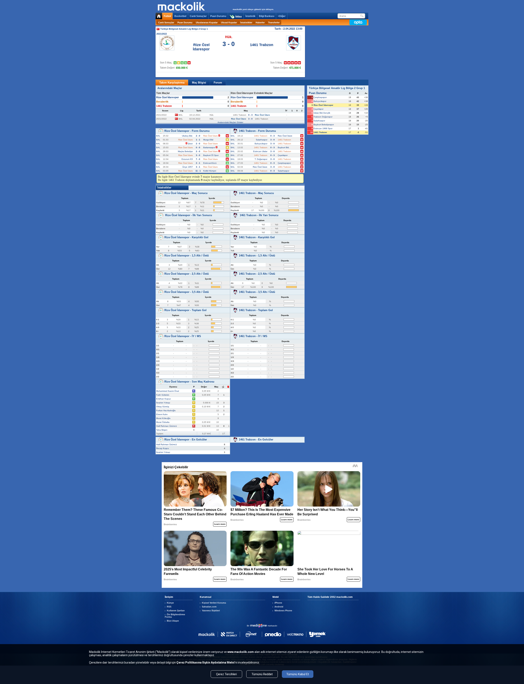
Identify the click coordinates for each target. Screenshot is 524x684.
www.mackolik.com (240, 652)
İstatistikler (246, 22)
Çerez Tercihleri (226, 674)
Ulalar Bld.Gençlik (322, 113)
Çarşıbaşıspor (284, 163)
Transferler (274, 22)
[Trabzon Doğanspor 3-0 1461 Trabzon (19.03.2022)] (295, 62)
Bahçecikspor (261, 143)
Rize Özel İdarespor (201, 47)
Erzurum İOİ (187, 159)
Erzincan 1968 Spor (323, 128)
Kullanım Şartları (176, 610)
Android (278, 606)
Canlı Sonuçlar (198, 16)
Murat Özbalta (162, 422)
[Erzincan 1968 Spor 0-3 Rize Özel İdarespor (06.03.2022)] (182, 62)
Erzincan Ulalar (260, 151)
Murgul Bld (208, 140)
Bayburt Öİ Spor (211, 155)
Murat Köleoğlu (163, 418)
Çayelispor (283, 155)
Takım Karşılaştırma (171, 82)
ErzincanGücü (210, 163)
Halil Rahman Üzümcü (166, 426)
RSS (169, 606)
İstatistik (250, 16)
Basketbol (180, 16)
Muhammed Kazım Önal (167, 391)
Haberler (260, 22)
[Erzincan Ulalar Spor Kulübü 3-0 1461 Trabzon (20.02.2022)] (288, 62)
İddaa (238, 16)
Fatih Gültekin (162, 395)
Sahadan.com (209, 606)
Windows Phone (283, 610)
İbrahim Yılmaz (163, 403)
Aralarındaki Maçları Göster (230, 122)
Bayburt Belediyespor (324, 124)
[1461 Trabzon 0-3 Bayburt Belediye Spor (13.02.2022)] (285, 62)
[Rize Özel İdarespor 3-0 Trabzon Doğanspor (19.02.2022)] (175, 62)
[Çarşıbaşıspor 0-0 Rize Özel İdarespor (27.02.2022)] (178, 62)
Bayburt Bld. (283, 147)
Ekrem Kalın (162, 414)
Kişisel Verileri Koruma (214, 603)
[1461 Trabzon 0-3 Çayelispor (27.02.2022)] (292, 62)
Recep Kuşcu (162, 448)
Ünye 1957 (187, 167)
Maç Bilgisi (199, 82)
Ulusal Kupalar (229, 22)
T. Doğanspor (261, 159)
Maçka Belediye (185, 151)
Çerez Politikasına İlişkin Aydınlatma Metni (205, 662)
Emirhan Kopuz (163, 399)
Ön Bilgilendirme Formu (175, 615)
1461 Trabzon (261, 45)
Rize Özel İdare (285, 136)
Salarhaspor (261, 140)
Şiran (190, 143)
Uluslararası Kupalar (207, 22)
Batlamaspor (209, 147)
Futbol (167, 16)
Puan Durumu (218, 16)
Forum (218, 82)
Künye (170, 603)
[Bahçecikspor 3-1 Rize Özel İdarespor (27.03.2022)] (189, 62)
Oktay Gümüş (162, 406)
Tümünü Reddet (262, 674)
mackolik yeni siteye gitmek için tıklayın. (253, 9)
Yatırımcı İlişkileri (211, 610)
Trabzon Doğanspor (323, 117)
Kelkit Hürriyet (209, 171)
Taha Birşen (161, 430)
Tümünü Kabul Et (297, 674)
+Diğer (282, 16)
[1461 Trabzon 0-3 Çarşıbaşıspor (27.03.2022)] (299, 62)
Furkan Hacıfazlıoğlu (166, 410)
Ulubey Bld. (187, 136)
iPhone (278, 603)
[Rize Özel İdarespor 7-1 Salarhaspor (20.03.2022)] (185, 62)
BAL (158, 136)
